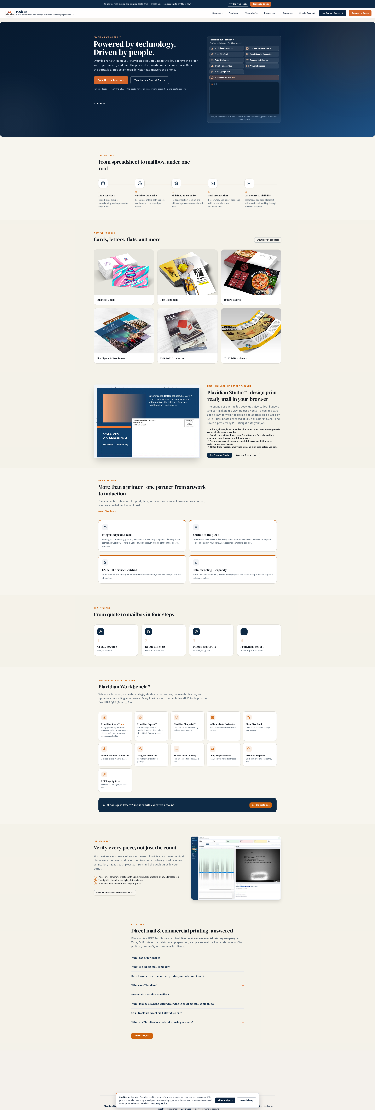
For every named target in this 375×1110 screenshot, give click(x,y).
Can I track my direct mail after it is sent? (156, 1013)
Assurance (186, 1109)
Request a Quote (261, 4)
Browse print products (268, 240)
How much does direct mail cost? (151, 994)
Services (217, 13)
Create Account (307, 13)
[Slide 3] (101, 103)
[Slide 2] (97, 103)
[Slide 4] (104, 103)
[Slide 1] (94, 103)
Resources (270, 13)
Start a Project (142, 1036)
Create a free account (143, 89)
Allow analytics (225, 1100)
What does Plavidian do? (146, 957)
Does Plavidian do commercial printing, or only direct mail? (167, 976)
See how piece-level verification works (114, 892)
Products (234, 13)
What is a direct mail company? (150, 967)
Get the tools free (261, 805)
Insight (160, 1109)
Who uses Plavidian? (144, 985)
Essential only (246, 1100)
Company (288, 13)
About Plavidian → (107, 511)
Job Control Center (332, 13)
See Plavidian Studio (109, 89)
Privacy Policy (160, 1103)
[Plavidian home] (10, 13)
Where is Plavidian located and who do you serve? (162, 1022)
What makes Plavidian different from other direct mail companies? (172, 1003)
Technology (251, 13)
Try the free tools (238, 4)
